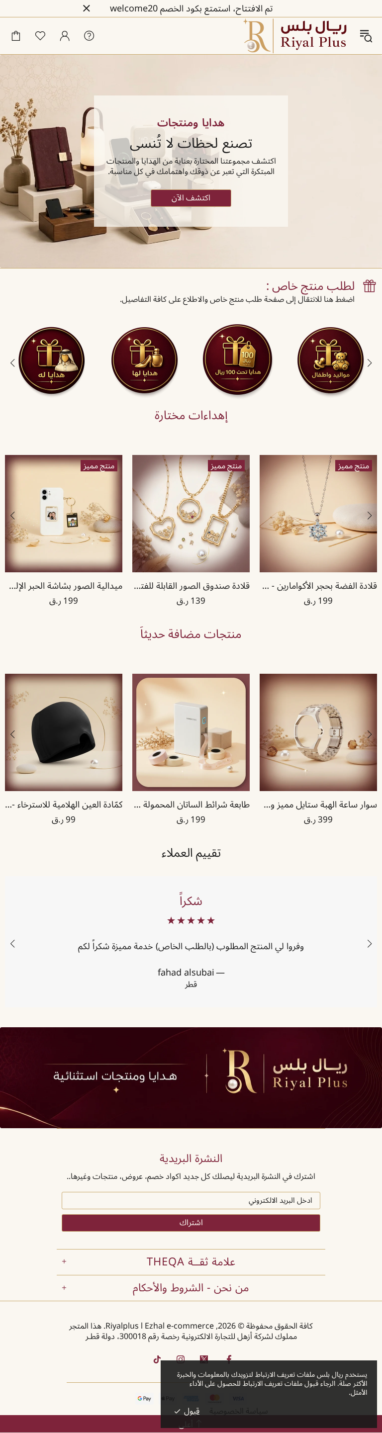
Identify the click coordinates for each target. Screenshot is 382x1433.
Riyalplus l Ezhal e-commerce (295, 35)
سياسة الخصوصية (238, 1411)
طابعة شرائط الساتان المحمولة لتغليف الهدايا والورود (191, 804)
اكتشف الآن (191, 197)
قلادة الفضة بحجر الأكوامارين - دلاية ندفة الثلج (318, 586)
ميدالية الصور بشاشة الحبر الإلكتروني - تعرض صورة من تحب (63, 586)
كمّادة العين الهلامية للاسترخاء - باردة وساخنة (63, 804)
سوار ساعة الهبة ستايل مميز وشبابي (318, 804)
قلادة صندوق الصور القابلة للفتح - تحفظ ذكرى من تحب (191, 586)
